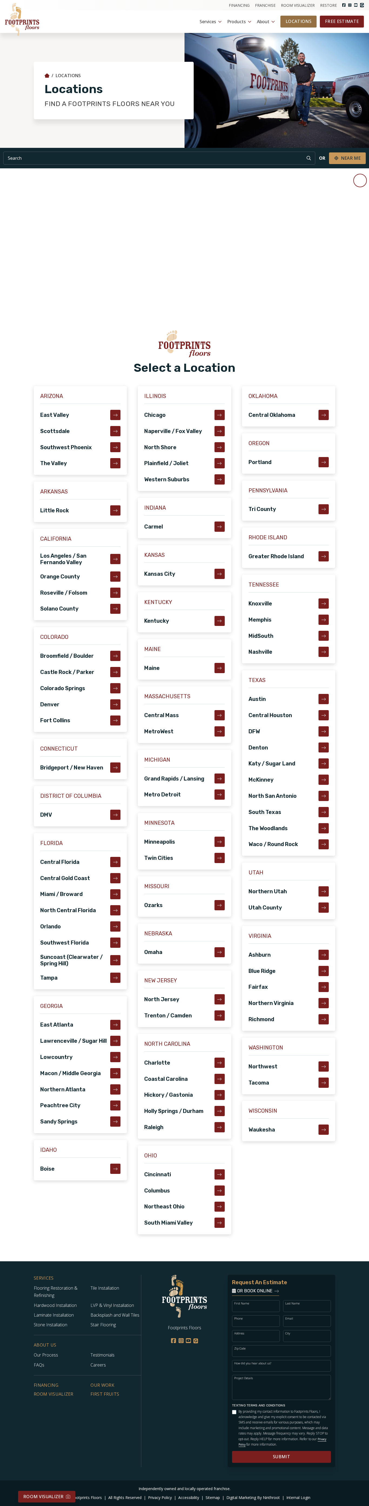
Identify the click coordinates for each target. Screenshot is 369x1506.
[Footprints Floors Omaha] (219, 952)
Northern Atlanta (62, 1089)
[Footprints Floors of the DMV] (115, 815)
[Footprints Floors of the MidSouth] (323, 636)
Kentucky (156, 621)
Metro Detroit (162, 794)
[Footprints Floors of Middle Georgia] (115, 1073)
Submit (281, 1457)
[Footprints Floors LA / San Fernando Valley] (115, 559)
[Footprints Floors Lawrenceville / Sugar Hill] (115, 1041)
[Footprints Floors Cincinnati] (219, 1174)
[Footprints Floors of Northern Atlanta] (115, 1089)
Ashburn (260, 955)
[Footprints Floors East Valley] (115, 415)
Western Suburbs (166, 479)
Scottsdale (55, 431)
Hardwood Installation (55, 1305)
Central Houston (270, 715)
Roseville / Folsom (63, 593)
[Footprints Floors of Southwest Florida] (115, 943)
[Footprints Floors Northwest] (323, 1066)
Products (236, 22)
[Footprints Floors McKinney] (323, 780)
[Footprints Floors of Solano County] (115, 609)
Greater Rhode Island (276, 556)
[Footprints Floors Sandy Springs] (115, 1121)
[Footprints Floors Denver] (115, 704)
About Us (45, 1345)
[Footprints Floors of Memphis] (323, 620)
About (263, 22)
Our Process (46, 1355)
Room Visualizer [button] (43, 1497)
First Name (241, 1303)
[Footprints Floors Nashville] (323, 652)
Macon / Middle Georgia (70, 1073)
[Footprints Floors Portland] (323, 462)
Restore (328, 5)
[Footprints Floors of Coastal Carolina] (219, 1079)
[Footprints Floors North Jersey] (219, 999)
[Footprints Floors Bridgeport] (115, 767)
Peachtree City (60, 1105)
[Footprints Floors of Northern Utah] (323, 891)
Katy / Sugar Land (272, 763)
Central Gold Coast (65, 878)
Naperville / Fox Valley (173, 431)
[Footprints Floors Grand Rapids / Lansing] (219, 779)
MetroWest (158, 731)
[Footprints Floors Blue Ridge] (323, 971)
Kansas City (159, 574)
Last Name (292, 1303)
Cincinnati (157, 1174)
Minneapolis (159, 842)
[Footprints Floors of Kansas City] (219, 574)
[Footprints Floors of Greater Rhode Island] (323, 556)
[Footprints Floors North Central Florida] (115, 910)
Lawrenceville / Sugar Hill (73, 1041)
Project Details (243, 1378)
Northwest (263, 1066)
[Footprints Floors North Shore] (219, 447)
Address (239, 1333)
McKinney (261, 779)
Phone (238, 1318)
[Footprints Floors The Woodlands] (323, 828)
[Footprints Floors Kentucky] (219, 621)
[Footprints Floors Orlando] (115, 926)
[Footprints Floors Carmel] (219, 527)
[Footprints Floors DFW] (323, 731)
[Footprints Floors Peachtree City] (115, 1105)
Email (289, 1318)
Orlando (50, 926)
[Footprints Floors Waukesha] (323, 1130)
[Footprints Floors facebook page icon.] (343, 5)
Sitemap (213, 1497)
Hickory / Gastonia (168, 1095)
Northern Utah (268, 891)
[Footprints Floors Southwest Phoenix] (115, 447)
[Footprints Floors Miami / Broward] (115, 894)
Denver (49, 704)
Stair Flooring (103, 1325)
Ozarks (153, 905)
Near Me (351, 158)
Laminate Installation (54, 1315)
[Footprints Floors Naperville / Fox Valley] (219, 431)
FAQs (39, 1365)
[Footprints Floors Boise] (115, 1169)
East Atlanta (56, 1024)
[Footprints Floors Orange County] (115, 576)
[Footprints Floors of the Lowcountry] (115, 1057)
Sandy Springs (59, 1121)
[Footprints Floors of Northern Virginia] (323, 1003)
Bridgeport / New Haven (71, 767)
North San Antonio (273, 796)
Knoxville (260, 603)
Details (314, 1500)
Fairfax (258, 987)
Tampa (49, 978)
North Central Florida (68, 910)
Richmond (261, 1019)
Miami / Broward (61, 894)
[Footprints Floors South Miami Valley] (219, 1223)
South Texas (265, 812)
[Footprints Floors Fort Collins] (115, 720)
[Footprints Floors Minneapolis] (219, 842)
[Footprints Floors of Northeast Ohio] (219, 1207)
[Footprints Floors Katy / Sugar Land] (323, 763)
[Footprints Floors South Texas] (323, 812)
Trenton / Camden (168, 1015)
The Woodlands (268, 828)
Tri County (262, 509)
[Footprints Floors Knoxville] (323, 603)
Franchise (265, 5)
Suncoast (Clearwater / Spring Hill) (71, 960)
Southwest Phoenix (66, 447)
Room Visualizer (298, 5)
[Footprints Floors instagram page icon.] (349, 5)
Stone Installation (50, 1325)
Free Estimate (342, 21)
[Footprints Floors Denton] (323, 747)
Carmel (153, 526)
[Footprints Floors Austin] (323, 699)
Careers (98, 1365)
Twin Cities (158, 858)
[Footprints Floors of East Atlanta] (115, 1025)
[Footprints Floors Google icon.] (362, 5)
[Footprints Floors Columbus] (219, 1190)
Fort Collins (55, 720)
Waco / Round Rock (273, 844)
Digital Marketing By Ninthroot (253, 1497)
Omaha (153, 952)
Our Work (102, 1385)
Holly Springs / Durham (173, 1111)
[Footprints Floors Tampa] (115, 978)
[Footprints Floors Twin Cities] (219, 858)
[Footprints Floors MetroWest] (219, 731)
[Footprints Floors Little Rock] (115, 510)
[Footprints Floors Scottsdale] (115, 431)
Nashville (260, 652)
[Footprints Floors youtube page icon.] (355, 5)
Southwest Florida (64, 942)
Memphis (260, 619)
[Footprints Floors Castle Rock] (115, 672)
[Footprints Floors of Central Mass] (219, 715)
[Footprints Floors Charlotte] (219, 1063)
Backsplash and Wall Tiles (114, 1315)
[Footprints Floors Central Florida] (115, 862)
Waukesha (262, 1129)
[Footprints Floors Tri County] (323, 509)
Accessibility (189, 1497)
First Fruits (104, 1394)
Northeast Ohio (164, 1206)
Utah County (265, 907)
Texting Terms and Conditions (258, 1405)
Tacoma (259, 1082)
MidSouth (261, 636)
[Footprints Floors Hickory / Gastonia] (219, 1095)
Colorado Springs (62, 688)
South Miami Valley (168, 1222)
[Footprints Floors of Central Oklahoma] (323, 415)
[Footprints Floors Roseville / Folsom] (115, 593)
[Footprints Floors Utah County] (323, 907)
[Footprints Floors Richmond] (323, 1019)
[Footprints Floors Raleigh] (219, 1127)
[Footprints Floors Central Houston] (323, 715)
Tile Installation (104, 1288)
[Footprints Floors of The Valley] (115, 463)
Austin (257, 699)
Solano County (59, 608)
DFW (254, 731)
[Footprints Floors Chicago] (219, 415)
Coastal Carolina (166, 1079)
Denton (258, 747)
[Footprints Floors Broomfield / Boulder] (115, 656)
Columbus (157, 1190)
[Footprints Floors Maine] (219, 668)
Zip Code (240, 1348)
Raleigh (153, 1127)
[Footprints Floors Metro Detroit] (219, 794)
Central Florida (59, 862)
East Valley (54, 415)
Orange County (60, 576)
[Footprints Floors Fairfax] (323, 987)
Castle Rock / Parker (67, 672)
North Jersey (161, 999)
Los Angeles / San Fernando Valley (63, 559)
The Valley (53, 463)
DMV (46, 815)
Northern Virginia (271, 1003)
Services (208, 22)
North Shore (160, 447)
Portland (260, 462)
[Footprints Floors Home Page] (47, 76)
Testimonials (102, 1355)
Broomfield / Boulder (67, 656)
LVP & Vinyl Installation (112, 1305)
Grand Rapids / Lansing (174, 778)
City (287, 1333)
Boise (47, 1169)
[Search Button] (309, 158)
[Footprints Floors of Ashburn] (323, 955)
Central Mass (161, 715)
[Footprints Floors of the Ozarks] (219, 905)
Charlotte (157, 1062)
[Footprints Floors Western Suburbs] (219, 479)
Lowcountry (56, 1057)
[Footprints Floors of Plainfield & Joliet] (219, 463)
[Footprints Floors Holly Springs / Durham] (219, 1111)
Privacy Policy (160, 1497)
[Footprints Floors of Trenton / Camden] (219, 1015)
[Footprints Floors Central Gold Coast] (115, 878)
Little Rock (54, 510)
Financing (239, 5)
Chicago (155, 415)
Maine (152, 668)
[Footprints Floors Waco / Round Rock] (323, 844)
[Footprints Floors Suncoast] (115, 960)
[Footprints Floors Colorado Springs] (115, 688)
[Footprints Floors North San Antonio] (323, 796)
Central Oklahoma (272, 415)
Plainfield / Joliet (166, 463)
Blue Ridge (262, 971)
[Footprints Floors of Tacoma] (323, 1083)
